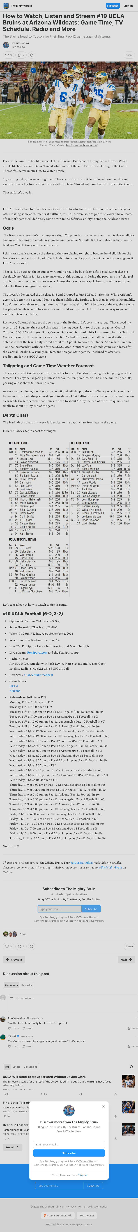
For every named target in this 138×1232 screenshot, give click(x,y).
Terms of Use (86, 1161)
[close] (103, 1106)
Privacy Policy (96, 1164)
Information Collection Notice (68, 1164)
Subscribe (69, 1153)
